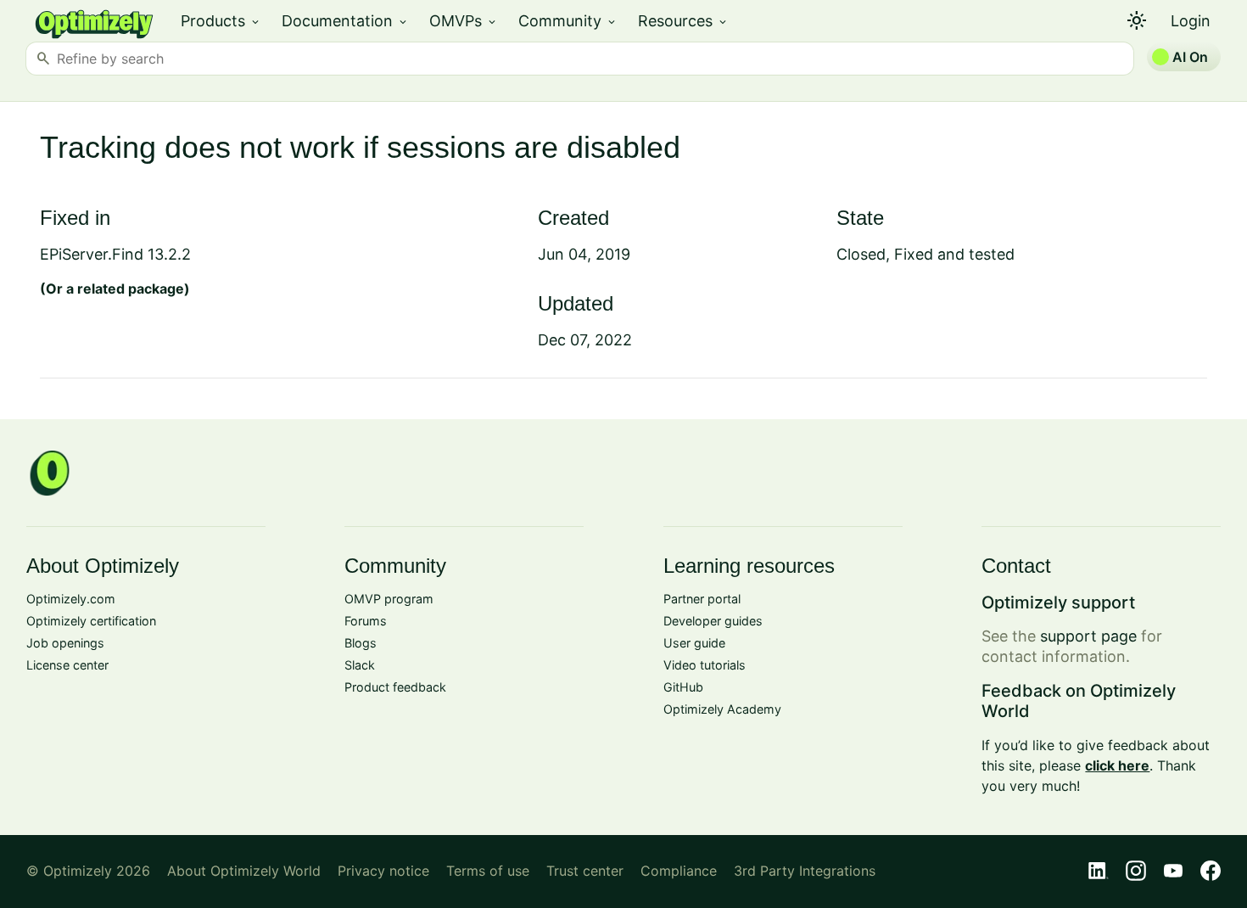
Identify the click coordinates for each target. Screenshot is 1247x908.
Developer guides (713, 621)
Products (221, 21)
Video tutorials (704, 665)
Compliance (678, 870)
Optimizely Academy (722, 709)
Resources (683, 21)
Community (568, 21)
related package (130, 288)
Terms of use (487, 870)
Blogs (360, 643)
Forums (365, 621)
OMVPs (463, 21)
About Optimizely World (244, 870)
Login (1191, 21)
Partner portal (702, 598)
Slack (359, 665)
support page (1088, 636)
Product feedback (395, 687)
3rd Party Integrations (804, 870)
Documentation (345, 21)
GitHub (683, 687)
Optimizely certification (91, 621)
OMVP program (388, 598)
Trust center (585, 870)
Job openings (65, 643)
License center (67, 665)
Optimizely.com (70, 598)
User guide (694, 643)
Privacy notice (383, 870)
